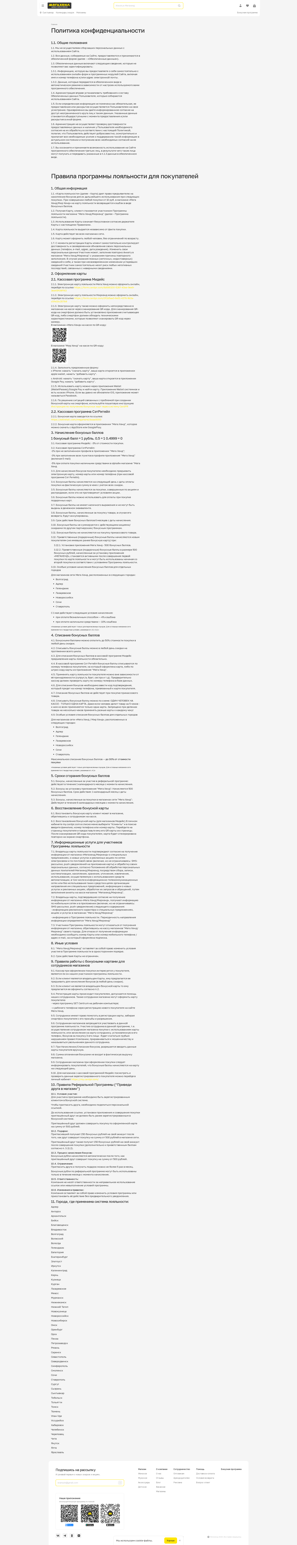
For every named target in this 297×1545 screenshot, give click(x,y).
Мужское (142, 1478)
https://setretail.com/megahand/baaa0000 (76, 419)
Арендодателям (181, 1478)
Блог (158, 1482)
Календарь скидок (65, 12)
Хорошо (171, 1540)
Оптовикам (178, 1473)
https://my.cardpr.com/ (85, 1079)
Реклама (177, 1482)
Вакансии (160, 1487)
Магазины (81, 12)
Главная (54, 24)
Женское (142, 1473)
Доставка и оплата (205, 1473)
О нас (158, 1473)
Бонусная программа (247, 12)
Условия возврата (205, 1478)
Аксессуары (144, 1482)
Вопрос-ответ (203, 1482)
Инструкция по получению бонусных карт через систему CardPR (89, 406)
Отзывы (160, 1478)
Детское (142, 1487)
